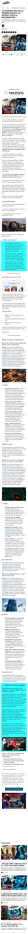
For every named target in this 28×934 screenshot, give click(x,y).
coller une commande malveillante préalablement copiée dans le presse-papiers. (14, 532)
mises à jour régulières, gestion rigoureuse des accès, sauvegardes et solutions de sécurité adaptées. (14, 727)
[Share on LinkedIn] (11, 32)
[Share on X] (7, 32)
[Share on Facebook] (5, 32)
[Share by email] (2, 32)
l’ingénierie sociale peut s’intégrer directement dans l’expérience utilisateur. (13, 564)
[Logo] (6, 2)
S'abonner (10, 766)
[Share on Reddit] (13, 32)
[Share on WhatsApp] (15, 32)
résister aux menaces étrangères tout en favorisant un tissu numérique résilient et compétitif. (14, 680)
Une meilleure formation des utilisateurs (13, 759)
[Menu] (26, 2)
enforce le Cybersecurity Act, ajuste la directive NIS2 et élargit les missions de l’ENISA (14, 584)
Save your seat (5, 332)
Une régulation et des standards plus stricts (14, 764)
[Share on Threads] (9, 32)
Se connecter (4, 766)
